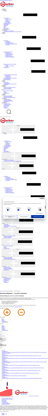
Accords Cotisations (7, 225)
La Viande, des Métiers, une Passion (7, 399)
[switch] (18, 210)
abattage (3, 319)
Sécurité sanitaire (8, 76)
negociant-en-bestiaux (5, 330)
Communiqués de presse (7, 104)
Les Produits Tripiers (5, 402)
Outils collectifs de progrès (10, 178)
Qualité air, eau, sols (9, 55)
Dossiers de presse (6, 105)
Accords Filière (6, 82)
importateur (3, 329)
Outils (5, 91)
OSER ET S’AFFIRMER (7, 100)
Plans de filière (6, 24)
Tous (2, 318)
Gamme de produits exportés (8, 95)
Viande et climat (8, 52)
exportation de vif (4, 321)
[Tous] (3, 337)
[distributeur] (3, 344)
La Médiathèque (6, 107)
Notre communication (7, 99)
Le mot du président (9, 18)
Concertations (8, 44)
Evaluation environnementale (10, 192)
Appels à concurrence (7, 151)
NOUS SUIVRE (6, 101)
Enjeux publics (6, 28)
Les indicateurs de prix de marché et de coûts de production (12, 31)
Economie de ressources (9, 191)
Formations (5, 92)
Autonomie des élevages (9, 54)
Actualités (5, 10)
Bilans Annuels (8, 22)
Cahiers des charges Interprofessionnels (9, 87)
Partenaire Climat (6, 67)
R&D (4, 27)
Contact (3, 413)
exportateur (3, 328)
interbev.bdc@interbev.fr (18, 306)
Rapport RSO (8, 41)
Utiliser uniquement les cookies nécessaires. (10, 216)
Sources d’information (7, 79)
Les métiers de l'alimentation (6, 403)
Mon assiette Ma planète (5, 404)
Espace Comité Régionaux (4, 0)
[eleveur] (3, 345)
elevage (3, 320)
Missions (7, 19)
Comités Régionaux (7, 146)
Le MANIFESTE (8, 42)
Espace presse (10, 0)
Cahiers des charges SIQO (8, 237)
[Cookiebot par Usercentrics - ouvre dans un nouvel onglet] (40, 198)
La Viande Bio (4, 401)
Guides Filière (6, 84)
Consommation (8, 75)
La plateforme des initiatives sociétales (11, 43)
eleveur (3, 327)
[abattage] (3, 338)
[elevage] (3, 339)
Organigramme (8, 20)
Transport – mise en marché (10, 65)
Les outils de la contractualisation (9, 30)
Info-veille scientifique (7, 78)
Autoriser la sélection (24, 216)
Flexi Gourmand (6, 106)
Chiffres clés (5, 25)
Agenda (5, 26)
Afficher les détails (39, 213)
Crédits (3, 414)
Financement (7, 21)
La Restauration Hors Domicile (8, 90)
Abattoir (7, 66)
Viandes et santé (8, 77)
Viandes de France (6, 93)
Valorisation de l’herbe (9, 53)
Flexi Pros (5, 281)
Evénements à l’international (8, 96)
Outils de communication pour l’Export (9, 97)
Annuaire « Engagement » (8, 88)
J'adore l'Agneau (4, 400)
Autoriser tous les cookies (37, 216)
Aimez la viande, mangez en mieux (7, 398)
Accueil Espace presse (7, 103)
